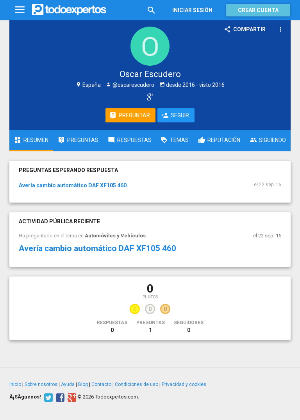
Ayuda (68, 384)
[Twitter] (47, 397)
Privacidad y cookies (184, 384)
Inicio (15, 384)
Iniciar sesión (192, 10)
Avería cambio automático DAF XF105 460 (73, 185)
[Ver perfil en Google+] (148, 96)
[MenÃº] (19, 10)
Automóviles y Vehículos (115, 236)
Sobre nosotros (41, 384)
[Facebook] (59, 397)
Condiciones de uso (136, 384)
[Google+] (71, 397)
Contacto (101, 384)
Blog (83, 384)
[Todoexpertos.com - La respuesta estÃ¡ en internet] (69, 10)
